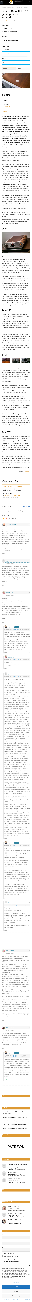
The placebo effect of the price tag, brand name (17, 1165)
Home (3, 7)
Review (5, 69)
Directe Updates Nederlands (11, 1261)
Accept (16, 1287)
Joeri (11, 1223)
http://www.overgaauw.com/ (12, 495)
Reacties (5, 111)
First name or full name (8, 1235)
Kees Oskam (10, 950)
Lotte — (8, 561)
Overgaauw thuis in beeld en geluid (12, 486)
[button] (29, 1265)
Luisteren (7, 109)
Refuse (16, 1291)
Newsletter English (9, 1253)
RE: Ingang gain (12, 1172)
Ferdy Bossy (6, 1117)
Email (3, 1247)
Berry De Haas (13, 1210)
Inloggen (27, 506)
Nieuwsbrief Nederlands (10, 1256)
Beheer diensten (15, 1282)
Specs (19, 69)
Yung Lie (7, 20)
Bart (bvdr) (9, 592)
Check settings (16, 1296)
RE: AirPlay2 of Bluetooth (15, 1213)
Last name (5, 1241)
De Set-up (7, 106)
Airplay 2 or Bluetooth (14, 1179)
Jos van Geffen (11, 524)
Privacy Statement (17, 1299)
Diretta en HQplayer (13, 1206)
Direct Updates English (10, 1259)
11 (29, 20)
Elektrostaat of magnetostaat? (19, 1117)
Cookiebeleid (7, 1299)
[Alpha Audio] (16, 2)
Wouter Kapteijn (11, 1028)
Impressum (27, 1299)
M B (4, 1121)
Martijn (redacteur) (8, 1112)
